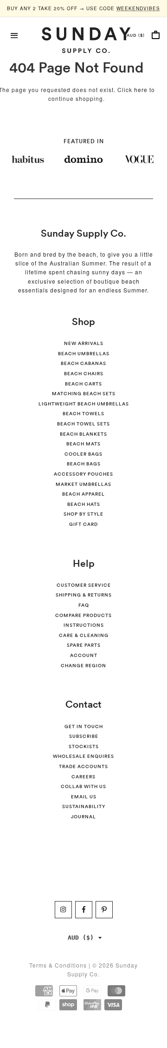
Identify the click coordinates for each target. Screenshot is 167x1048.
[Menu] (14, 34)
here (141, 89)
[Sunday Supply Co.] (83, 40)
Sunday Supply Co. (83, 233)
